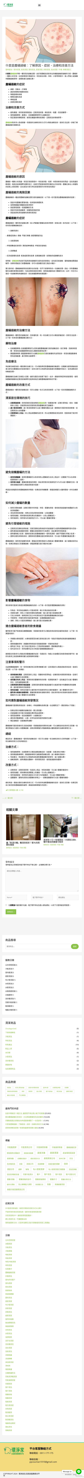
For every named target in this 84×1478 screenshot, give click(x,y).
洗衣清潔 (54, 69)
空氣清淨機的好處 (13, 1174)
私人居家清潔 (38, 1169)
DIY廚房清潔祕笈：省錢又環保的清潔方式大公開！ (23, 1208)
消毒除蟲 (8, 1355)
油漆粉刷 (8, 1337)
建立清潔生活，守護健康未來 (16, 1219)
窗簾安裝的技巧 (25, 1179)
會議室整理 (9, 1326)
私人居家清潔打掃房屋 (57, 1169)
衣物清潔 (8, 1409)
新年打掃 (62, 1158)
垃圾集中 (8, 1269)
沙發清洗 (8, 1056)
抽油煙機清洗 (10, 1323)
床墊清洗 (8, 1312)
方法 (71, 1158)
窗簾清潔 (8, 1398)
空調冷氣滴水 (28, 1174)
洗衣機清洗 (10, 998)
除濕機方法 (39, 1184)
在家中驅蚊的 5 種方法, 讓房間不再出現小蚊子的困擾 (24, 1113)
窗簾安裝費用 (40, 1179)
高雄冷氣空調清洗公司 (16, 1189)
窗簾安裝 (8, 1394)
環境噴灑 (8, 1369)
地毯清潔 (8, 1265)
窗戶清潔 (58, 1174)
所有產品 (8, 1044)
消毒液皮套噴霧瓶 (12, 1091)
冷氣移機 (8, 1251)
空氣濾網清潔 (10, 1380)
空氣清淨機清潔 (11, 1376)
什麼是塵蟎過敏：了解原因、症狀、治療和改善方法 (24, 1124)
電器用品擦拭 (10, 1423)
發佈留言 (9, 69)
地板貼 (9, 1087)
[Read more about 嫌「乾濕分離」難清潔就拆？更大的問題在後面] (23, 827)
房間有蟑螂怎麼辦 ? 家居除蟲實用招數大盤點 (21, 1128)
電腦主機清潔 (11, 1010)
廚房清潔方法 (35, 1158)
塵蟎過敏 (13, 73)
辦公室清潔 (9, 1416)
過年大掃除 (11, 1184)
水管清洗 (9, 987)
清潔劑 (30, 1091)
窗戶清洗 (47, 1174)
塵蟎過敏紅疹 (71, 1147)
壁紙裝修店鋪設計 (13, 1153)
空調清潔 (8, 1384)
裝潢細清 (9, 1006)
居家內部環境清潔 (33, 1087)
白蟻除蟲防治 (10, 1373)
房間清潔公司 (49, 1158)
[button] (39, 5)
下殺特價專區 (10, 1032)
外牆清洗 (8, 1276)
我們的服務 (9, 1319)
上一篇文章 (7, 798)
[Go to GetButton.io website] (78, 1475)
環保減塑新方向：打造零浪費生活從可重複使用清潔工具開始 (27, 1223)
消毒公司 (29, 1164)
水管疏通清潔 (11, 991)
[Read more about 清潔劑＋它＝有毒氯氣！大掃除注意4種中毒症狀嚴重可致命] (60, 826)
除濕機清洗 (9, 1419)
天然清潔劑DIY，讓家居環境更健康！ (18, 1215)
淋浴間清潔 (9, 1362)
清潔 (23, 1091)
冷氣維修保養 (42, 1147)
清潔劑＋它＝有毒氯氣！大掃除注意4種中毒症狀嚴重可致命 (59, 841)
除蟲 (49, 1184)
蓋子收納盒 (49, 1091)
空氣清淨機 (73, 1169)
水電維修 (9, 995)
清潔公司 (10, 1169)
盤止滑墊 (39, 1091)
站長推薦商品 (10, 1069)
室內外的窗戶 (10, 1280)
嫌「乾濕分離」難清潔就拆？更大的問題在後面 (23, 844)
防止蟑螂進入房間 (25, 1184)
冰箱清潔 (8, 1244)
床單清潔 (46, 69)
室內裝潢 (9, 972)
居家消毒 (41, 1153)
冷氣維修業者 (57, 1147)
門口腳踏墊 (22, 1095)
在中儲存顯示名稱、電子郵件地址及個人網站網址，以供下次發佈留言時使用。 (40, 905)
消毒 (20, 1164)
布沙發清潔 (10, 980)
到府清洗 (8, 1040)
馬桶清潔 (8, 1430)
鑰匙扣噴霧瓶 (11, 1095)
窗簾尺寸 (53, 1179)
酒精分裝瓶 (69, 1091)
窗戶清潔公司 (71, 1174)
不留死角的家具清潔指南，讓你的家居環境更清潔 (23, 1212)
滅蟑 (20, 1169)
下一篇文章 (76, 798)
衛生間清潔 (9, 1405)
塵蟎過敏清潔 (10, 1272)
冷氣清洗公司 (26, 1147)
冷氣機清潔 (11, 1147)
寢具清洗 (32, 69)
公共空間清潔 (11, 965)
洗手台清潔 (9, 1341)
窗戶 (38, 1174)
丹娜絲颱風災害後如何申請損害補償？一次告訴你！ (24, 1120)
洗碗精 (66, 1087)
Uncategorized (10, 1028)
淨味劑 (7, 1366)
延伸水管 (45, 1087)
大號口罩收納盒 (19, 1087)
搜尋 (74, 946)
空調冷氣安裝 (11, 1002)
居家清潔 (39, 69)
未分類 (7, 1052)
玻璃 (27, 1169)
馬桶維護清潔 (60, 1184)
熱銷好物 (8, 1065)
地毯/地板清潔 (10, 1262)
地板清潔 (8, 1254)
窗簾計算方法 (66, 1179)
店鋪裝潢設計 (22, 1158)
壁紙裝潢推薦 (28, 1153)
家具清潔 (24, 69)
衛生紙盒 (59, 1091)
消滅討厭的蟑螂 (54, 1164)
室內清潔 (17, 69)
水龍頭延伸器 (56, 1087)
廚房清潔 (8, 1315)
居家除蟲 (10, 1158)
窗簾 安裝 (11, 1179)
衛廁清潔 (8, 1402)
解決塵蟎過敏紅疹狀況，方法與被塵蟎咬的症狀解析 (24, 1117)
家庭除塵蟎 (9, 1294)
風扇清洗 (8, 1427)
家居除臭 (8, 1290)
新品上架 (8, 1049)
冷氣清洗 (9, 969)
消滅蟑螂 (41, 1164)
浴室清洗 (8, 1351)
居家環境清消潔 (69, 1153)
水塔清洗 (9, 983)
